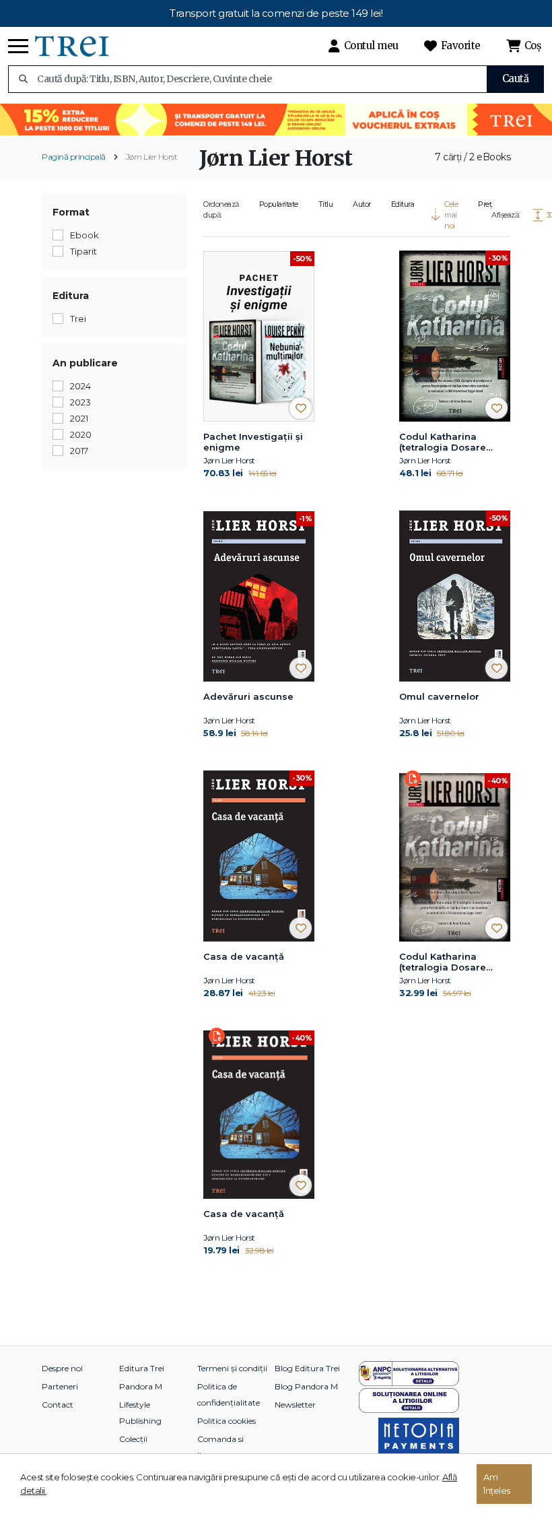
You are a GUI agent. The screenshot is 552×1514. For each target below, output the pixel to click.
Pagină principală (74, 157)
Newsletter (295, 1405)
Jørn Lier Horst (152, 157)
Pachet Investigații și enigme (253, 442)
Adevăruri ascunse (248, 696)
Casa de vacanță (243, 956)
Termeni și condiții (232, 1368)
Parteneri (60, 1386)
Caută (515, 78)
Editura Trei (141, 1368)
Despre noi (62, 1368)
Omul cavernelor (439, 696)
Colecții (133, 1439)
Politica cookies (226, 1421)
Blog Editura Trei (307, 1368)
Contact (57, 1405)
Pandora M (140, 1386)
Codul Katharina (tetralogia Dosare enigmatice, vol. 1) (442, 442)
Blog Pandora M (306, 1386)
